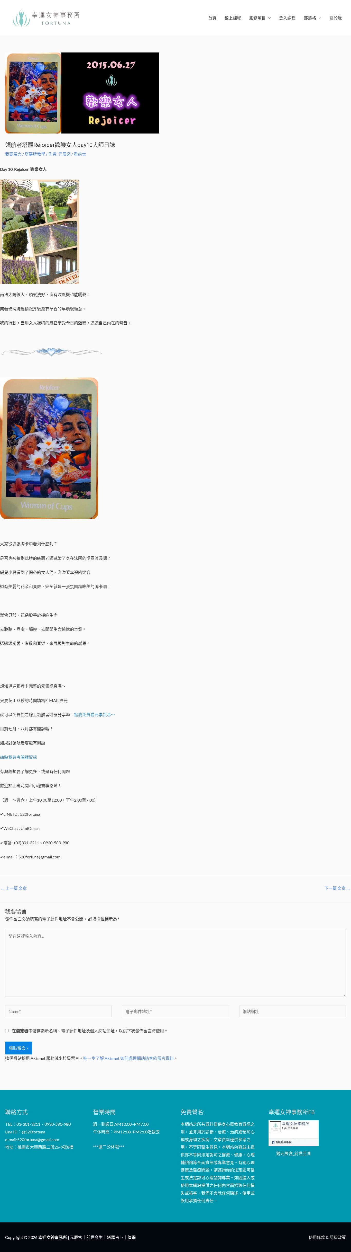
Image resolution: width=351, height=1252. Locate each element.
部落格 (310, 17)
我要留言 (13, 154)
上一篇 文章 (14, 888)
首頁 (212, 17)
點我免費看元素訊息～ (94, 714)
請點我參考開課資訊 (18, 757)
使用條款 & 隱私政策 (327, 1237)
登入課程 (287, 17)
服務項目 (257, 17)
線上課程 (233, 17)
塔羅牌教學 (35, 154)
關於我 (335, 17)
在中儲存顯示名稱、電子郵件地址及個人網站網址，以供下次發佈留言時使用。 (90, 1030)
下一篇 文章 (337, 888)
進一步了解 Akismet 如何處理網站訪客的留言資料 (128, 1058)
